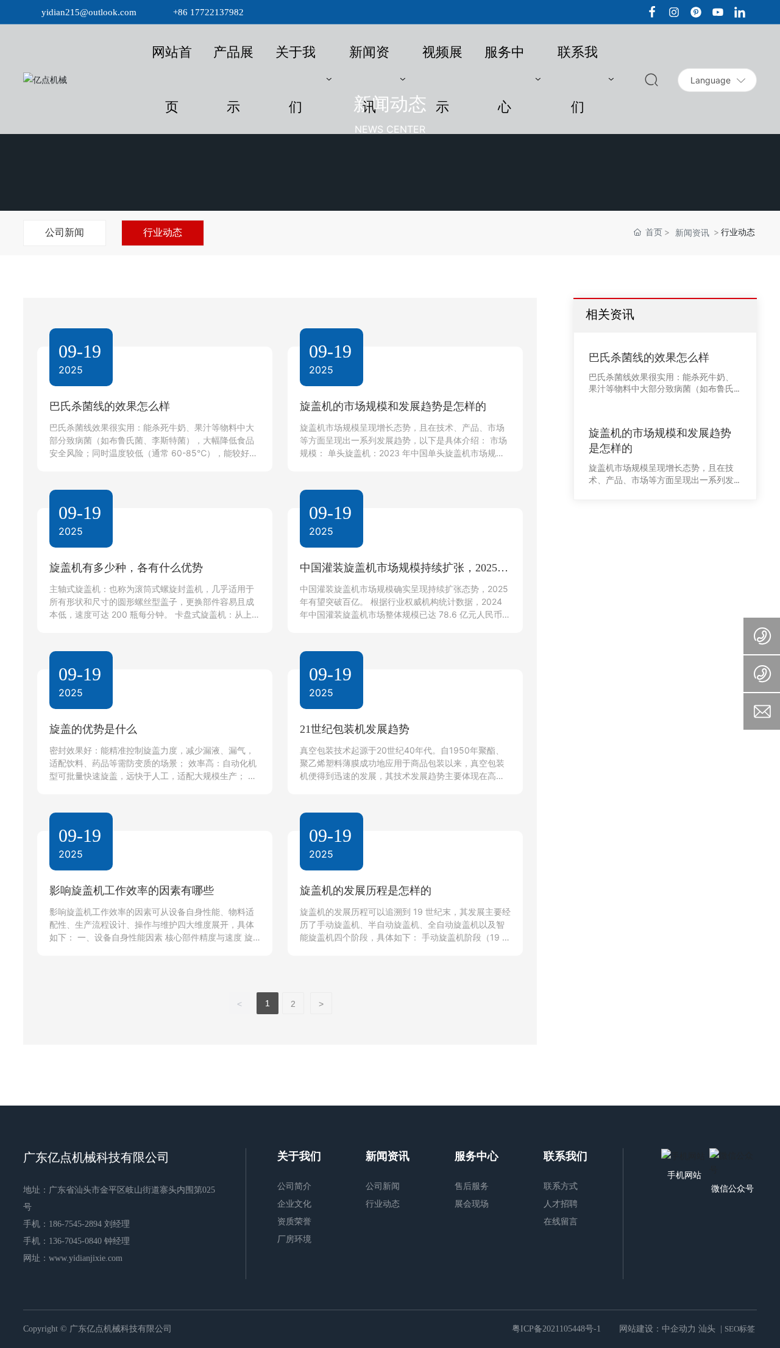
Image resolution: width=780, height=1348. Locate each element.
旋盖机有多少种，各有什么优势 (126, 568)
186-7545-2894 (75, 1224)
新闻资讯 (692, 232)
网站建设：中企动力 (657, 1328)
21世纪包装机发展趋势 (355, 729)
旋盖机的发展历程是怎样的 (365, 890)
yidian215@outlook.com (88, 12)
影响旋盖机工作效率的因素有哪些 (131, 890)
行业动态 (162, 232)
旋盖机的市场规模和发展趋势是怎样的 (393, 406)
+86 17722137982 (208, 12)
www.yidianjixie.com (85, 1258)
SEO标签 (740, 1328)
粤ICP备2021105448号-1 (556, 1328)
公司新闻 (64, 232)
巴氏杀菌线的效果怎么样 (109, 406)
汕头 (706, 1328)
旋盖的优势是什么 (93, 729)
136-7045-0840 (75, 1241)
